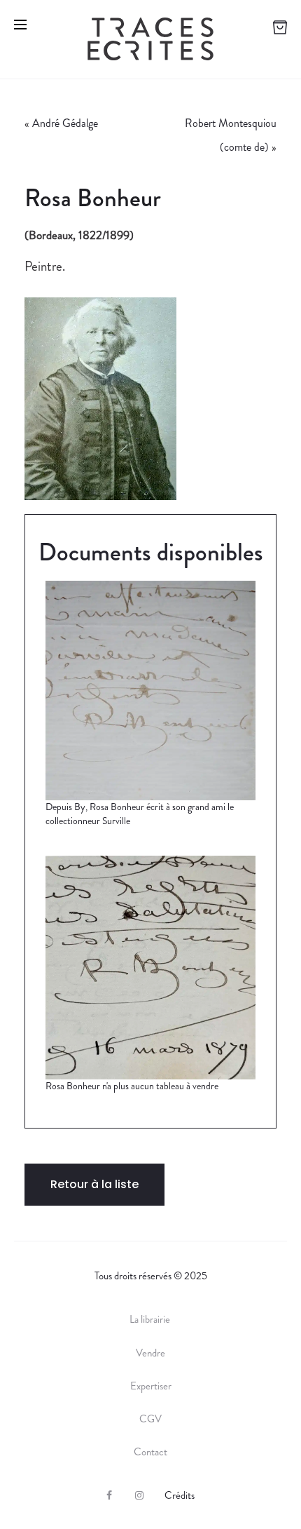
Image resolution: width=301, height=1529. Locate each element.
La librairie (151, 1319)
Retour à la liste (94, 1184)
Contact (150, 1452)
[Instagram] (139, 1495)
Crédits (179, 1495)
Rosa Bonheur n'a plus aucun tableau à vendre (132, 1086)
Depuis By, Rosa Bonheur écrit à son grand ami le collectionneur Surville (140, 814)
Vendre (150, 1353)
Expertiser (151, 1386)
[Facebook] (109, 1495)
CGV (150, 1419)
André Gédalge (65, 123)
